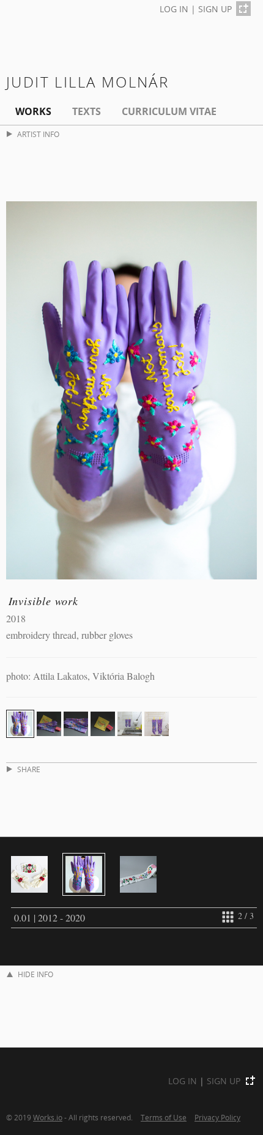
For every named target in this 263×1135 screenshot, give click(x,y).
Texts (86, 111)
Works (33, 111)
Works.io (47, 1117)
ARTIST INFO (38, 134)
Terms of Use (164, 1117)
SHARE (28, 769)
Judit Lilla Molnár (87, 82)
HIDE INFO (35, 974)
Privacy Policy (217, 1117)
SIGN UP (215, 9)
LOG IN (174, 9)
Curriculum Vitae (169, 111)
